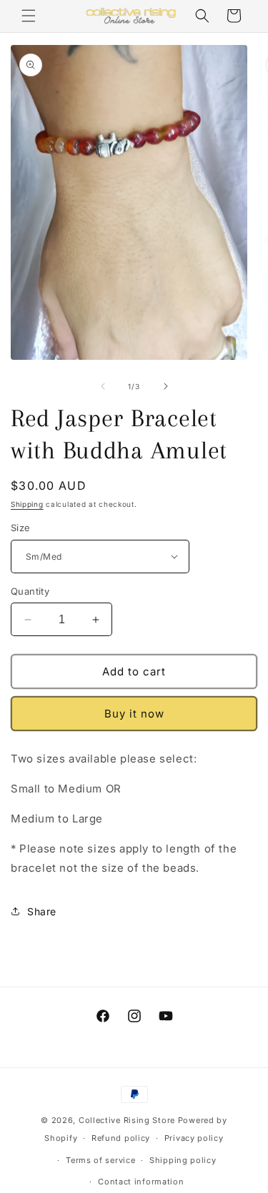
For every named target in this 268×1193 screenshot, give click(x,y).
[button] (28, 15)
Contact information (141, 1182)
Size (21, 527)
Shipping (27, 504)
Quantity (30, 591)
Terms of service (100, 1160)
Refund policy (120, 1138)
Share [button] (41, 911)
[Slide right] (166, 386)
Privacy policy (194, 1138)
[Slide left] (103, 386)
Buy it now (134, 713)
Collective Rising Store (127, 1120)
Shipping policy (183, 1160)
